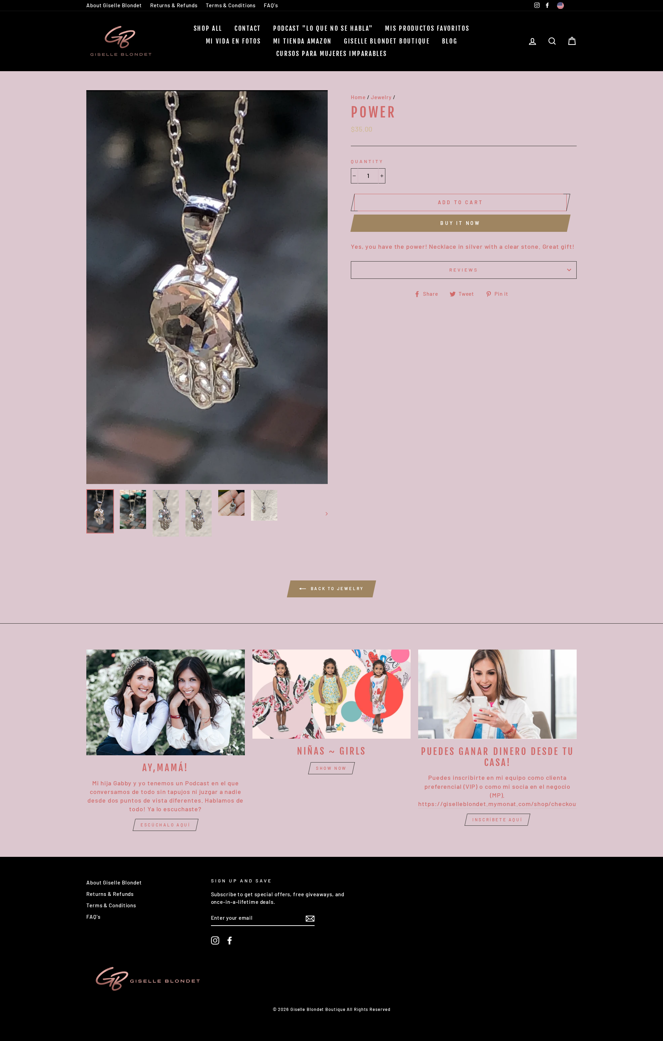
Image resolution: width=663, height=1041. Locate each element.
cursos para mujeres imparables (331, 53)
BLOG (450, 41)
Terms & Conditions (231, 5)
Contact (247, 28)
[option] (207, 287)
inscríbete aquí (497, 819)
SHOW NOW (331, 768)
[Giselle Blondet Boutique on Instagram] (215, 940)
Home (358, 97)
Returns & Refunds (174, 5)
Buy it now (460, 223)
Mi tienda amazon (302, 41)
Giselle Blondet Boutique (387, 41)
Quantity (367, 161)
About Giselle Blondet (114, 5)
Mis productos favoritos (427, 28)
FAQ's (271, 5)
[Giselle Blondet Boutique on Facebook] (229, 940)
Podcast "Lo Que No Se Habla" (323, 28)
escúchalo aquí (165, 824)
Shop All (208, 28)
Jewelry (381, 97)
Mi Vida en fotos (233, 41)
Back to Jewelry (336, 588)
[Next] (323, 513)
